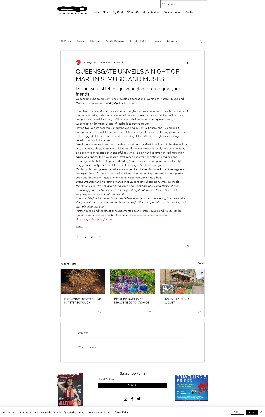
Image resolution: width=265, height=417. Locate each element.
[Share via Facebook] (77, 236)
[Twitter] (138, 398)
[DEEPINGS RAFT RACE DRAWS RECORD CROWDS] (132, 281)
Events (157, 41)
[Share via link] (99, 236)
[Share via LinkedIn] (92, 236)
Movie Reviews (115, 41)
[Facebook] (132, 398)
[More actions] (187, 62)
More (170, 41)
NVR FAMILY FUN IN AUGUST (177, 301)
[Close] (261, 412)
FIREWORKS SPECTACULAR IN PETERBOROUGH (82, 301)
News (80, 41)
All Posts (65, 41)
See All (201, 263)
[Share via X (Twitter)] (84, 236)
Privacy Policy (121, 412)
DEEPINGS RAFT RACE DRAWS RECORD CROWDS (132, 301)
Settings (237, 412)
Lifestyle (95, 41)
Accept (251, 412)
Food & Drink (138, 41)
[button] (200, 41)
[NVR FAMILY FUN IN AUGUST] (182, 281)
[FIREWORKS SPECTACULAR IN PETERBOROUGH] (83, 281)
